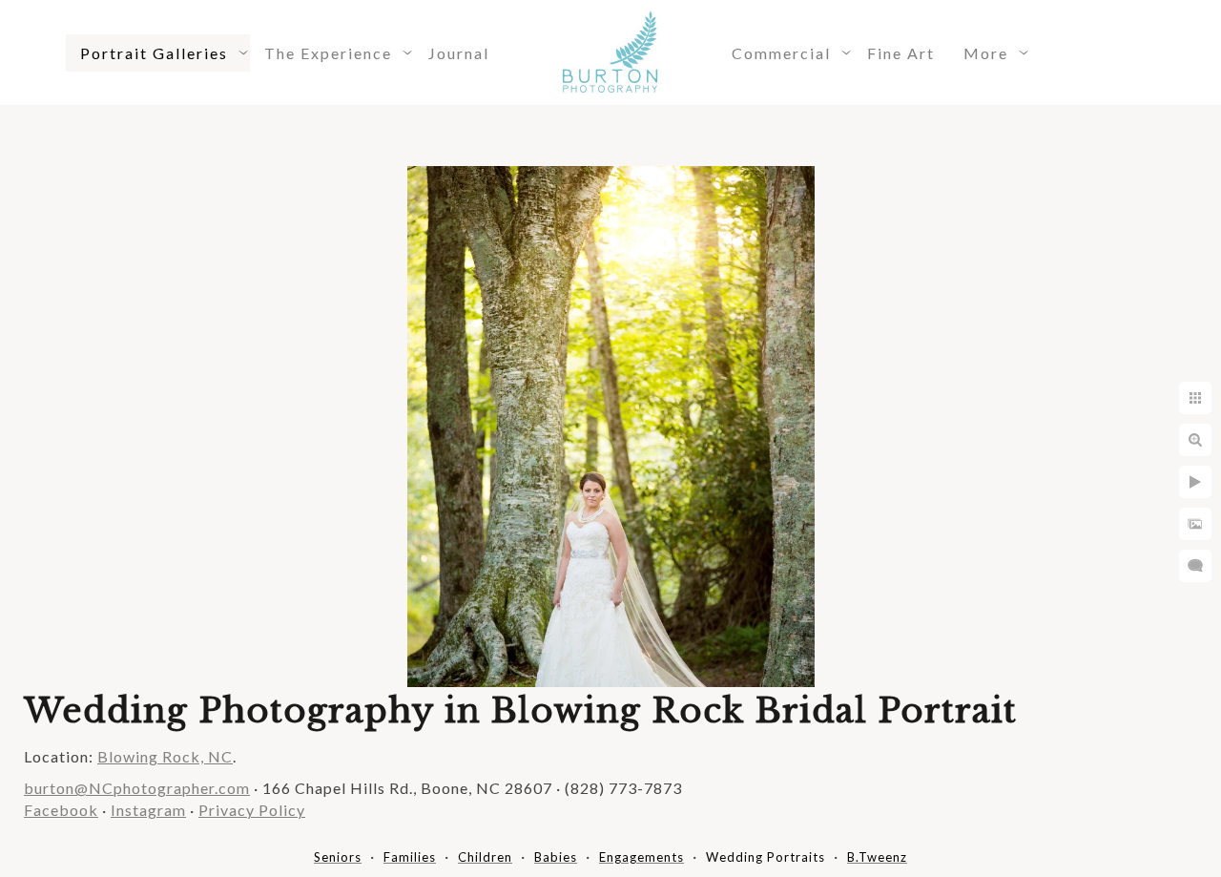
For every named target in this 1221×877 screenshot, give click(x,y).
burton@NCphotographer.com (137, 788)
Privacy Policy (251, 810)
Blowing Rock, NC (165, 756)
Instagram (148, 810)
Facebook (61, 810)
